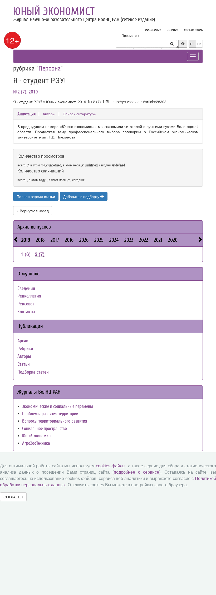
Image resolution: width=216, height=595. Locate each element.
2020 (173, 240)
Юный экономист (54, 11)
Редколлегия (29, 296)
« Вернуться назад (33, 210)
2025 (99, 240)
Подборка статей (33, 372)
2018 (40, 240)
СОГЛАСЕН (13, 496)
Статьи (23, 364)
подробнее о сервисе (136, 472)
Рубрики (25, 348)
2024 (114, 240)
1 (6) (26, 253)
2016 (69, 240)
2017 (55, 240)
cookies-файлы (110, 466)
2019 (25, 240)
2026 (84, 240)
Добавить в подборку (81, 196)
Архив (22, 341)
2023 (128, 240)
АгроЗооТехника (36, 443)
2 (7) (40, 254)
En (199, 43)
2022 (143, 240)
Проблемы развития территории (50, 413)
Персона (49, 68)
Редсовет (25, 304)
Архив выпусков (34, 227)
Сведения (26, 288)
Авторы (49, 113)
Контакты (26, 312)
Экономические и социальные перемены (57, 406)
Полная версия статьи (36, 196)
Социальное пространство (44, 428)
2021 (158, 240)
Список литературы (79, 113)
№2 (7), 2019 (25, 92)
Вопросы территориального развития (54, 421)
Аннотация (26, 114)
